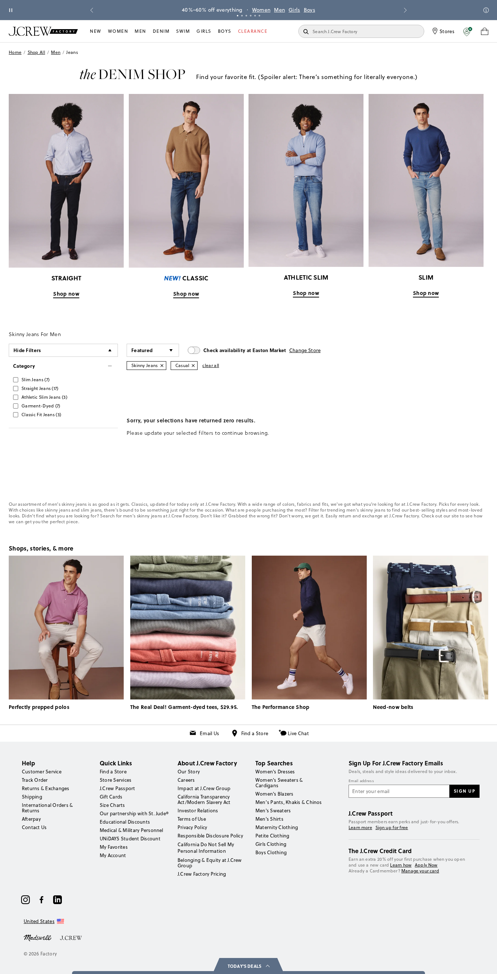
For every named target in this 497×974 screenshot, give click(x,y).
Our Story (189, 771)
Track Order (35, 780)
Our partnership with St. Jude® (134, 813)
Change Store (305, 350)
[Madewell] (37, 937)
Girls (294, 10)
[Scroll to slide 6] (259, 15)
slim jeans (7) (35, 379)
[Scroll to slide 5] (255, 15)
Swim (183, 31)
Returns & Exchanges (45, 788)
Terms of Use (192, 819)
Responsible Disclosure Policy (210, 835)
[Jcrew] (71, 937)
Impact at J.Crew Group (204, 788)
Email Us (209, 733)
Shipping (32, 796)
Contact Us (34, 827)
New (96, 31)
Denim (161, 31)
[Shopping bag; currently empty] (485, 31)
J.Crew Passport (117, 788)
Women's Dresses (275, 771)
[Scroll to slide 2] (242, 15)
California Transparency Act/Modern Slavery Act (204, 799)
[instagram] (25, 900)
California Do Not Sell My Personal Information (206, 847)
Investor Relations (198, 810)
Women (261, 10)
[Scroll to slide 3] (246, 15)
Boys (309, 10)
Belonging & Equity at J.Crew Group (210, 863)
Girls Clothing (270, 844)
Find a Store (255, 733)
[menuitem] (96, 31)
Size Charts (112, 805)
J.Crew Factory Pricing (202, 874)
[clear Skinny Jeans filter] (162, 366)
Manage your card (420, 871)
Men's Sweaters (273, 810)
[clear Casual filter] (193, 366)
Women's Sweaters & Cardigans (279, 783)
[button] (468, 31)
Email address (361, 781)
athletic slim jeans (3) (44, 397)
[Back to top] (484, 961)
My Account (113, 855)
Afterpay (31, 819)
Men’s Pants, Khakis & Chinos (288, 802)
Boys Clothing (271, 852)
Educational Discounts (125, 822)
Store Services (115, 780)
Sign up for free (391, 828)
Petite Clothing (272, 835)
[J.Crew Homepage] (43, 31)
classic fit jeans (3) (41, 414)
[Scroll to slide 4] (250, 15)
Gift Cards (111, 796)
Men (279, 10)
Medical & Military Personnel (131, 830)
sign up (465, 791)
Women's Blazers (274, 793)
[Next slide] (405, 10)
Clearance (253, 31)
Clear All (210, 365)
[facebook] (41, 900)
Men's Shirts (269, 819)
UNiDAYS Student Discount (130, 838)
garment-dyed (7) (40, 406)
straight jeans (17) (40, 388)
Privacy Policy (192, 827)
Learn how (400, 865)
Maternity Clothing (276, 827)
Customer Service (41, 771)
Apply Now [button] (426, 865)
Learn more (360, 827)
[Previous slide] (91, 10)
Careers (186, 780)
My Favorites (114, 847)
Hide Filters (27, 350)
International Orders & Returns (47, 808)
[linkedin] (57, 900)
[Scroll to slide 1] (237, 15)
